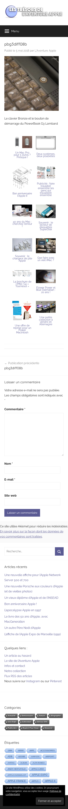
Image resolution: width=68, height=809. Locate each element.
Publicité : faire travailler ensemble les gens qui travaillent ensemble (46, 189)
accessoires (47, 750)
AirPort (50, 756)
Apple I (35, 781)
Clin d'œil (12, 722)
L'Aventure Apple (45, 50)
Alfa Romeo (39, 763)
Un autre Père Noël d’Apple (22, 628)
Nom (8, 463)
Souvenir (49, 728)
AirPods (35, 757)
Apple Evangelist (17, 775)
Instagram (33, 681)
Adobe (21, 756)
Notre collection (15, 671)
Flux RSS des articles (18, 676)
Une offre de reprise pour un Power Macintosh (22, 329)
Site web (10, 495)
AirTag (11, 763)
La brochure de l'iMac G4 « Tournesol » (22, 284)
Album (23, 763)
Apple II (50, 780)
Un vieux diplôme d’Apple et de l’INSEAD (31, 598)
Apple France (17, 781)
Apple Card (38, 769)
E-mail (9, 479)
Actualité (12, 716)
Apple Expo (39, 775)
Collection (26, 722)
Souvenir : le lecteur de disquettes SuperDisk (46, 226)
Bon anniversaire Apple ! (20, 604)
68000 (21, 750)
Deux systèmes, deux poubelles (45, 155)
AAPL (32, 750)
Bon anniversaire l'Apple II (22, 194)
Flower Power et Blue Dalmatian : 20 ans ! (45, 290)
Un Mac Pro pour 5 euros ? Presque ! (22, 155)
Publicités (12, 728)
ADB (10, 756)
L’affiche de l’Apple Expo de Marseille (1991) (32, 634)
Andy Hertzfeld (17, 769)
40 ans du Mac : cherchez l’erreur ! (22, 224)
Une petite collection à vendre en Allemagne (46, 321)
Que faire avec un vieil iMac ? (45, 259)
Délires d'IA (42, 722)
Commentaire (14, 409)
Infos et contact (14, 666)
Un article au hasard (17, 655)
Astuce (42, 716)
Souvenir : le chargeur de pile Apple (22, 258)
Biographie (56, 716)
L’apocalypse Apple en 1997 (22, 610)
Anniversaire (27, 716)
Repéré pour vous (31, 728)
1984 (10, 750)
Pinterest (56, 681)
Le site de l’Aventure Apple (22, 661)
